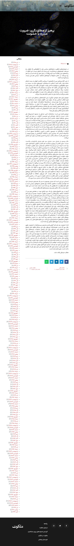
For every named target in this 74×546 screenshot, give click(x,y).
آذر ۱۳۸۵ (15, 410)
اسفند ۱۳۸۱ (15, 505)
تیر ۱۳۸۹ (15, 317)
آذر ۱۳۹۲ (15, 229)
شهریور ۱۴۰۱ (14, 112)
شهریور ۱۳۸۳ (14, 469)
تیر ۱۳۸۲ (15, 499)
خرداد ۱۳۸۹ (15, 320)
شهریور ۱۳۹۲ (14, 235)
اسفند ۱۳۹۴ (14, 181)
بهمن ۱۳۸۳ (14, 458)
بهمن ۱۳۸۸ (15, 328)
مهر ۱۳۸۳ (15, 466)
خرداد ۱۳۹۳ (15, 218)
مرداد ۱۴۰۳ (15, 93)
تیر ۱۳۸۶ (15, 395)
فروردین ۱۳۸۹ (14, 324)
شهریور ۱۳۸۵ (14, 417)
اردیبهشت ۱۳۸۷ (13, 374)
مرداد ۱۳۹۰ (15, 289)
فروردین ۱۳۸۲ (14, 503)
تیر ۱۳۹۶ (15, 160)
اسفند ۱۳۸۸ (14, 326)
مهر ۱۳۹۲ (15, 233)
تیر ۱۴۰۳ (15, 95)
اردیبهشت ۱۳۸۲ (13, 501)
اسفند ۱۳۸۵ (14, 404)
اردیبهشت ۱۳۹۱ (13, 270)
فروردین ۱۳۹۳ (14, 222)
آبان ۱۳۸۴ (15, 438)
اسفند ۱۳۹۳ (14, 201)
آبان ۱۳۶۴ (15, 512)
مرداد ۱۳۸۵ (15, 419)
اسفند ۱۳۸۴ (14, 430)
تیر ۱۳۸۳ (15, 473)
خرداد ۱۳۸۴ (14, 449)
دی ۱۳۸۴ (15, 434)
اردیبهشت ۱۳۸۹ (13, 322)
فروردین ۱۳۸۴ (14, 453)
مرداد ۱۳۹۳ (15, 214)
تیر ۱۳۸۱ (16, 507)
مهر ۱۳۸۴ (15, 441)
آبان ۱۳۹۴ (15, 186)
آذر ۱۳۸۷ (15, 358)
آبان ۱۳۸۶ (15, 386)
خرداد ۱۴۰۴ (15, 80)
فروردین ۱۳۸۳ (14, 479)
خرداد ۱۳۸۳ (14, 475)
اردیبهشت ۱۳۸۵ (13, 425)
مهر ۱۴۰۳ (15, 90)
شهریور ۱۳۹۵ (14, 170)
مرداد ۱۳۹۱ (15, 263)
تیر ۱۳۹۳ (15, 216)
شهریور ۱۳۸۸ (14, 339)
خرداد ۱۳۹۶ (15, 162)
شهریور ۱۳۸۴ (14, 443)
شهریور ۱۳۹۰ (14, 287)
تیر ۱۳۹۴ (15, 192)
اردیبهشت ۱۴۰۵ (13, 65)
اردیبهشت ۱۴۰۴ (13, 82)
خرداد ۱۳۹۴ (15, 194)
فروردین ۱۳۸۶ (14, 402)
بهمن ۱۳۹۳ (15, 203)
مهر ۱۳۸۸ (15, 337)
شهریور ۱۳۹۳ (14, 211)
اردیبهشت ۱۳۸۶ (13, 399)
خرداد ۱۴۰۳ (15, 97)
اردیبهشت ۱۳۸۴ (13, 451)
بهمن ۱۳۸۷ (15, 354)
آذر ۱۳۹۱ (16, 255)
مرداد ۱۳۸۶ (15, 393)
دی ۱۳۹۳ (15, 205)
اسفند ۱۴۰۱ (15, 103)
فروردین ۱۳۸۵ (14, 428)
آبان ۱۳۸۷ (15, 361)
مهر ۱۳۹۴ (15, 188)
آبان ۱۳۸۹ (15, 309)
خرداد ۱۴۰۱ (15, 119)
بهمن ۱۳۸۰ (15, 510)
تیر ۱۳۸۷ (15, 369)
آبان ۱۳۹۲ (15, 231)
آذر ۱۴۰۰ (16, 123)
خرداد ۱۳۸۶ (15, 397)
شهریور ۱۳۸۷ (14, 365)
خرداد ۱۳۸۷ (14, 371)
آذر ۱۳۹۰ (16, 281)
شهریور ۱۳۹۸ (14, 144)
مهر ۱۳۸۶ (15, 389)
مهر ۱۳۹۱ (15, 259)
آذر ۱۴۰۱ (16, 110)
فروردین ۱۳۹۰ (14, 298)
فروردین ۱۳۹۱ (14, 272)
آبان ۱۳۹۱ (15, 257)
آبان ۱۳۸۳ (15, 464)
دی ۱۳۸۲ (15, 486)
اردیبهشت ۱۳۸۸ (13, 348)
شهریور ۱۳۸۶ (14, 391)
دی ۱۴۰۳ (15, 86)
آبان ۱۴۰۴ (15, 75)
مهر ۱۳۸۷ (15, 363)
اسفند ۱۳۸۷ (14, 352)
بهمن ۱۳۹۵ (15, 166)
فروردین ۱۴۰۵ (14, 67)
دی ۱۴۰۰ (16, 121)
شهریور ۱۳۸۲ (14, 495)
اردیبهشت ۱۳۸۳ (13, 477)
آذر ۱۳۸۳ (15, 462)
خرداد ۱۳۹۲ (15, 242)
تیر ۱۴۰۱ (16, 116)
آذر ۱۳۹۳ (15, 207)
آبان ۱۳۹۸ (15, 142)
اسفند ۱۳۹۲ (14, 224)
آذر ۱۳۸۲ (15, 488)
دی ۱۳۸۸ (15, 330)
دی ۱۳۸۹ (15, 304)
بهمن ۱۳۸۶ (15, 380)
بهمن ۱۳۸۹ (15, 302)
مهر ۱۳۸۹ (15, 311)
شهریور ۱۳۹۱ (14, 261)
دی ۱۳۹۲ (15, 227)
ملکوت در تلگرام (43, 536)
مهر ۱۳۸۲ (15, 492)
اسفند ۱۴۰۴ (14, 69)
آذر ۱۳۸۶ (15, 384)
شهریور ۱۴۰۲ (14, 99)
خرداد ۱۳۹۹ (15, 132)
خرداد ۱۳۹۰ (15, 294)
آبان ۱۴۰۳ (15, 88)
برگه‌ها (46, 524)
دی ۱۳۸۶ (15, 382)
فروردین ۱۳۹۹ (14, 136)
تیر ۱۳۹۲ (15, 240)
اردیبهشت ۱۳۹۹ (13, 134)
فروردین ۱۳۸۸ (14, 350)
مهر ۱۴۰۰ (15, 127)
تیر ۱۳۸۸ (15, 343)
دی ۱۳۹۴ (15, 183)
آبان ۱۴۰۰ (15, 125)
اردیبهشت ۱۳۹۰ (13, 296)
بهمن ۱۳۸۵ (15, 406)
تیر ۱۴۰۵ (15, 62)
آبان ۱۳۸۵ (15, 412)
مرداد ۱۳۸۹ (15, 315)
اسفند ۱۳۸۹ (14, 300)
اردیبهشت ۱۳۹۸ (13, 151)
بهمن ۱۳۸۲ (15, 484)
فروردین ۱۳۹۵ (14, 179)
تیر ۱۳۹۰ (16, 291)
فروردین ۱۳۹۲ (14, 246)
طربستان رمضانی (43, 540)
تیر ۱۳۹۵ (15, 175)
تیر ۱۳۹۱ (16, 265)
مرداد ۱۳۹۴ (15, 190)
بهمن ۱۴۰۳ (15, 84)
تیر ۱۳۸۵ (15, 421)
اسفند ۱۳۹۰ (15, 274)
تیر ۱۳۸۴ (15, 447)
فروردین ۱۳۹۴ (14, 199)
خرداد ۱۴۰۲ (15, 101)
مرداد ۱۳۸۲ (15, 497)
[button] (60, 5)
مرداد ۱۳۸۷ (15, 367)
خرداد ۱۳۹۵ (15, 177)
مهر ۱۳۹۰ (15, 285)
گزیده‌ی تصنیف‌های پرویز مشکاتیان (38, 532)
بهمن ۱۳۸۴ (15, 432)
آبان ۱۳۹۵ (15, 168)
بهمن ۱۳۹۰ (15, 276)
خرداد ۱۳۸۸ (14, 345)
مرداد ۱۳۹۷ (15, 155)
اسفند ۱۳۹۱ (15, 248)
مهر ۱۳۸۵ (15, 415)
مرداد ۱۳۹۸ (15, 147)
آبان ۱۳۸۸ (15, 335)
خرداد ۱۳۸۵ (14, 423)
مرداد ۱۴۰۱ (15, 114)
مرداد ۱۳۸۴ (15, 445)
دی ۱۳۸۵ (15, 408)
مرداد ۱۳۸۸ (15, 341)
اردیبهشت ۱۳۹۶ (13, 164)
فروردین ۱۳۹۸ (14, 153)
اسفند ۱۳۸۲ (14, 482)
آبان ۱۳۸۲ (15, 490)
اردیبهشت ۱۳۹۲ (13, 244)
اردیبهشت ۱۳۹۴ (13, 196)
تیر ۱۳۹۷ (15, 157)
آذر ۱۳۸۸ (15, 332)
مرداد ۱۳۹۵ (15, 173)
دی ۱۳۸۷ (15, 356)
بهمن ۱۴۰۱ (15, 106)
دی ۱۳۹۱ (16, 253)
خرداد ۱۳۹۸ (15, 149)
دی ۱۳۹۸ (15, 138)
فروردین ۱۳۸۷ (14, 376)
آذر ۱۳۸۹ (15, 307)
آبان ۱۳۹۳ (15, 209)
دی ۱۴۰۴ (15, 73)
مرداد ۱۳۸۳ (15, 471)
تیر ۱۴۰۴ (15, 78)
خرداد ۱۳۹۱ (15, 268)
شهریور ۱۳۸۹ (14, 313)
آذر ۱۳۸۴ (15, 436)
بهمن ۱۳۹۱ (15, 250)
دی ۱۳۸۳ (15, 460)
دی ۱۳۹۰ (15, 278)
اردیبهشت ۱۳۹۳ (13, 220)
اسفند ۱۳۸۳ (14, 456)
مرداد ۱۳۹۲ (15, 237)
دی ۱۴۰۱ (16, 108)
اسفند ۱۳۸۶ (14, 378)
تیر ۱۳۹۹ (15, 129)
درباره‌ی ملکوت (43, 528)
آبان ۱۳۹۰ (15, 283)
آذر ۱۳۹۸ (15, 140)
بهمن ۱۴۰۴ (15, 71)
